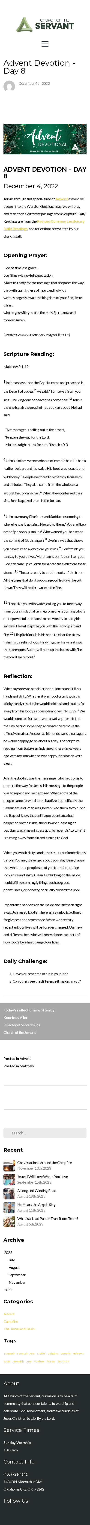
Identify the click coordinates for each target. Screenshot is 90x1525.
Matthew (27, 1066)
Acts (32, 1353)
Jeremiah (18, 1361)
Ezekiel (41, 1353)
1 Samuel (8, 1353)
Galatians (53, 1353)
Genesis (66, 1353)
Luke (29, 1361)
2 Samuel (21, 1353)
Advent (25, 1058)
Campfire (10, 1321)
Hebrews (78, 1353)
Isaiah (6, 1361)
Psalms (51, 1361)
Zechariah (63, 1361)
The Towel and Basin (19, 1329)
